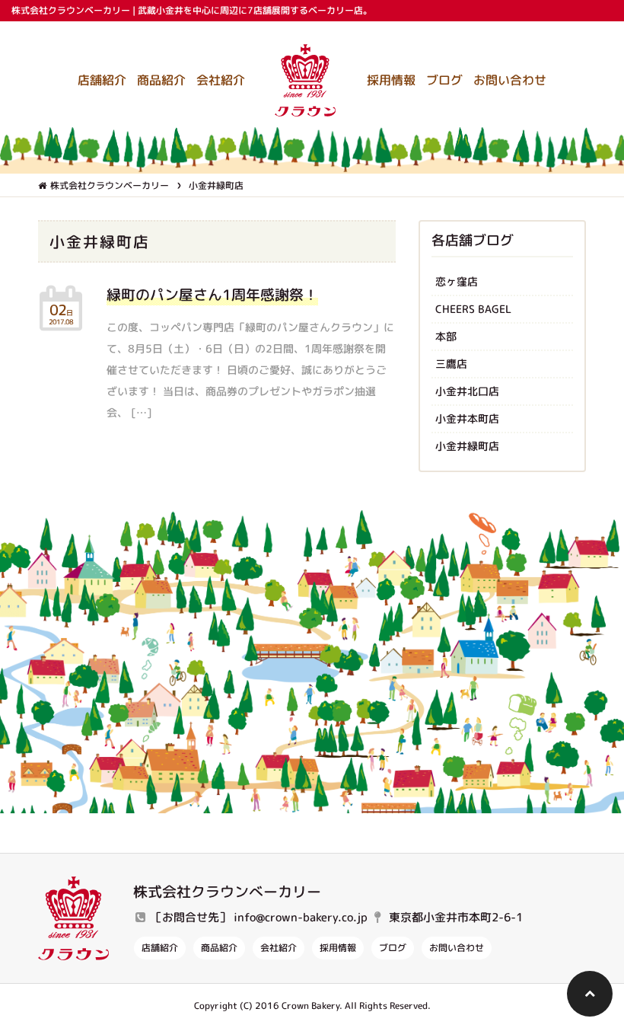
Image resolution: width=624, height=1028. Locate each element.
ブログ (444, 80)
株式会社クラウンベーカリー (109, 185)
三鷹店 (451, 363)
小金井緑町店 (467, 446)
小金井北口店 (467, 391)
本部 (446, 336)
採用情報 (391, 80)
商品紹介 (161, 80)
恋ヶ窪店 (456, 281)
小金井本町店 (467, 418)
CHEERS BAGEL (473, 309)
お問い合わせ (509, 80)
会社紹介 (220, 80)
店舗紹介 (102, 80)
